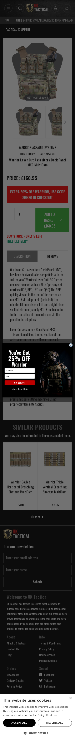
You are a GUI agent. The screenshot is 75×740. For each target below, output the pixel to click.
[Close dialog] (70, 344)
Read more (52, 715)
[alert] (37, 717)
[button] (37, 733)
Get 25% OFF (19, 382)
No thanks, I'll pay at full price (20, 389)
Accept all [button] (19, 722)
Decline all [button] (54, 722)
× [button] (70, 698)
